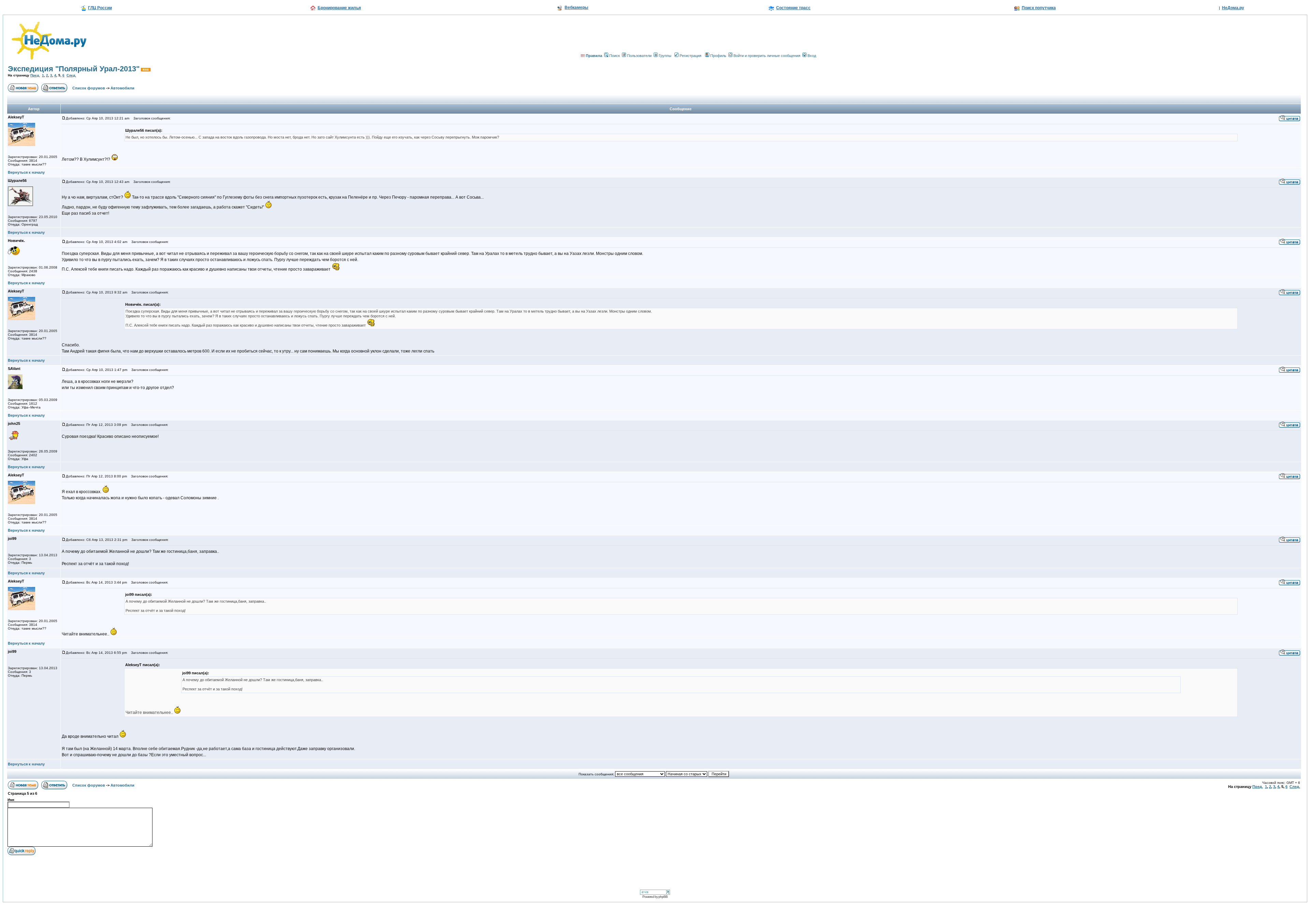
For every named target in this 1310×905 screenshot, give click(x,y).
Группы (665, 56)
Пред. (35, 75)
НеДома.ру (1233, 7)
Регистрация (690, 56)
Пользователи (639, 56)
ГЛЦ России (100, 7)
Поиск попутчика (1039, 7)
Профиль (718, 56)
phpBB (663, 897)
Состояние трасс (793, 7)
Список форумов (88, 88)
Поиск (614, 56)
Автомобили (122, 88)
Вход (811, 56)
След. (71, 75)
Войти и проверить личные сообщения (766, 56)
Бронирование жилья (339, 7)
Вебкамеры (576, 7)
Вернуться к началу (26, 172)
